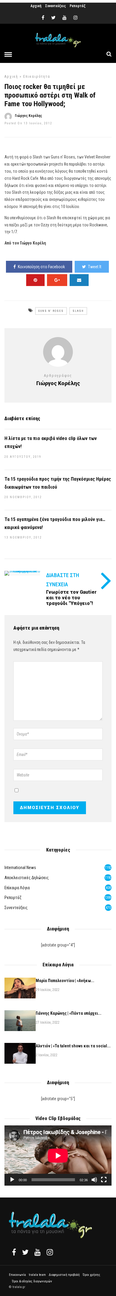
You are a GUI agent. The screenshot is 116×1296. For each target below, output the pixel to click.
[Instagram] (75, 18)
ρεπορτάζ (12, 897)
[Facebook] (14, 1252)
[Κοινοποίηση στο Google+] (57, 280)
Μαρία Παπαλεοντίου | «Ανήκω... (65, 980)
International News (20, 867)
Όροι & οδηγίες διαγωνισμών (32, 1281)
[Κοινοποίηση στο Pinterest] (35, 280)
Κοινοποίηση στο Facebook (41, 266)
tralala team (37, 1275)
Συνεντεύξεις (55, 6)
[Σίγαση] (94, 1180)
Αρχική (36, 6)
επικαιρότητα (36, 76)
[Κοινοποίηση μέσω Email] (79, 280)
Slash (78, 310)
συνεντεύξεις (16, 907)
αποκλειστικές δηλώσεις (26, 877)
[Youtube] (64, 18)
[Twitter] (25, 1252)
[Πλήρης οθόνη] (104, 1180)
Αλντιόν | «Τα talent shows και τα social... (73, 1046)
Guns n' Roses (51, 310)
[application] (58, 1155)
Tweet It (94, 266)
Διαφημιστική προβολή (64, 1275)
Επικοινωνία (17, 1275)
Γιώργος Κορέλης (28, 116)
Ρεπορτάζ (77, 6)
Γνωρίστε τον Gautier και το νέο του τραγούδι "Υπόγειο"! (71, 597)
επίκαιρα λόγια (17, 887)
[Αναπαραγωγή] (12, 1180)
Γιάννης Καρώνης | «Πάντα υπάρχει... (68, 1013)
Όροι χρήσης (91, 1275)
